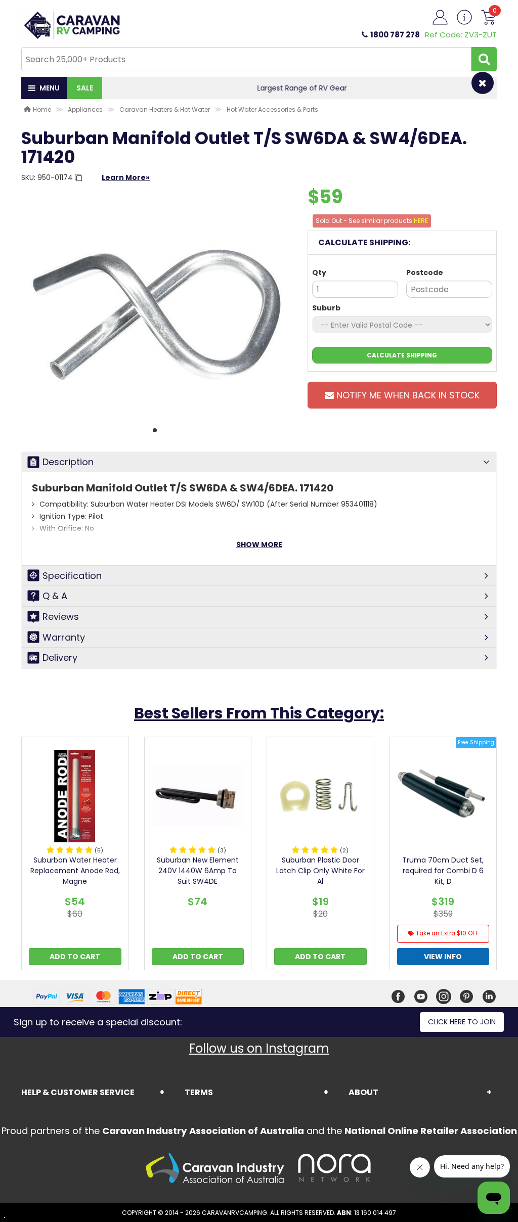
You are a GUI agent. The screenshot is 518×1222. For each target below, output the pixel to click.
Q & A (54, 596)
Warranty (63, 637)
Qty (319, 272)
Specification (72, 575)
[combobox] (246, 59)
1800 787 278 (395, 34)
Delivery (59, 657)
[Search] (484, 59)
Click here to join (462, 1022)
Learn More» (126, 177)
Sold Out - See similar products (372, 220)
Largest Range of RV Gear (299, 88)
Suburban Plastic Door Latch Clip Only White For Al (320, 870)
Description (68, 462)
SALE (84, 88)
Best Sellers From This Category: (259, 713)
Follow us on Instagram (259, 1048)
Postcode (424, 272)
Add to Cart (75, 957)
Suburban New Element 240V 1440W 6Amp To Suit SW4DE (198, 870)
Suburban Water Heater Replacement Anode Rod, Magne (75, 870)
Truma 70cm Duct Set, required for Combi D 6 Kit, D (443, 870)
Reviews (60, 616)
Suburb (326, 308)
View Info (443, 957)
